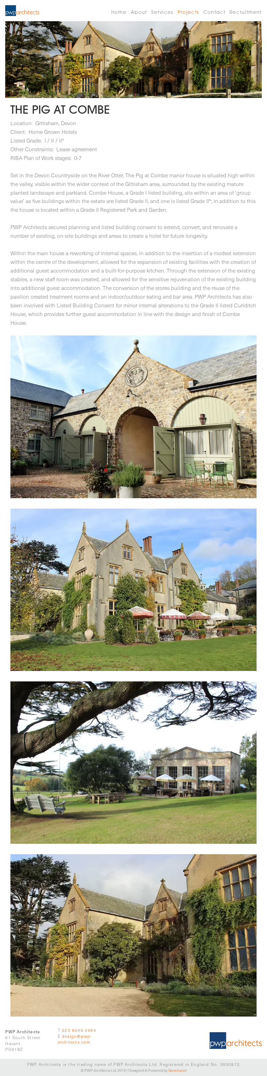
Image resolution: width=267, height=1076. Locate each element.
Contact (214, 13)
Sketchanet (177, 1070)
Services (162, 13)
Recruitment (245, 13)
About (139, 13)
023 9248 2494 (79, 1030)
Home (119, 13)
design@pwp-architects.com (75, 1039)
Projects (188, 13)
